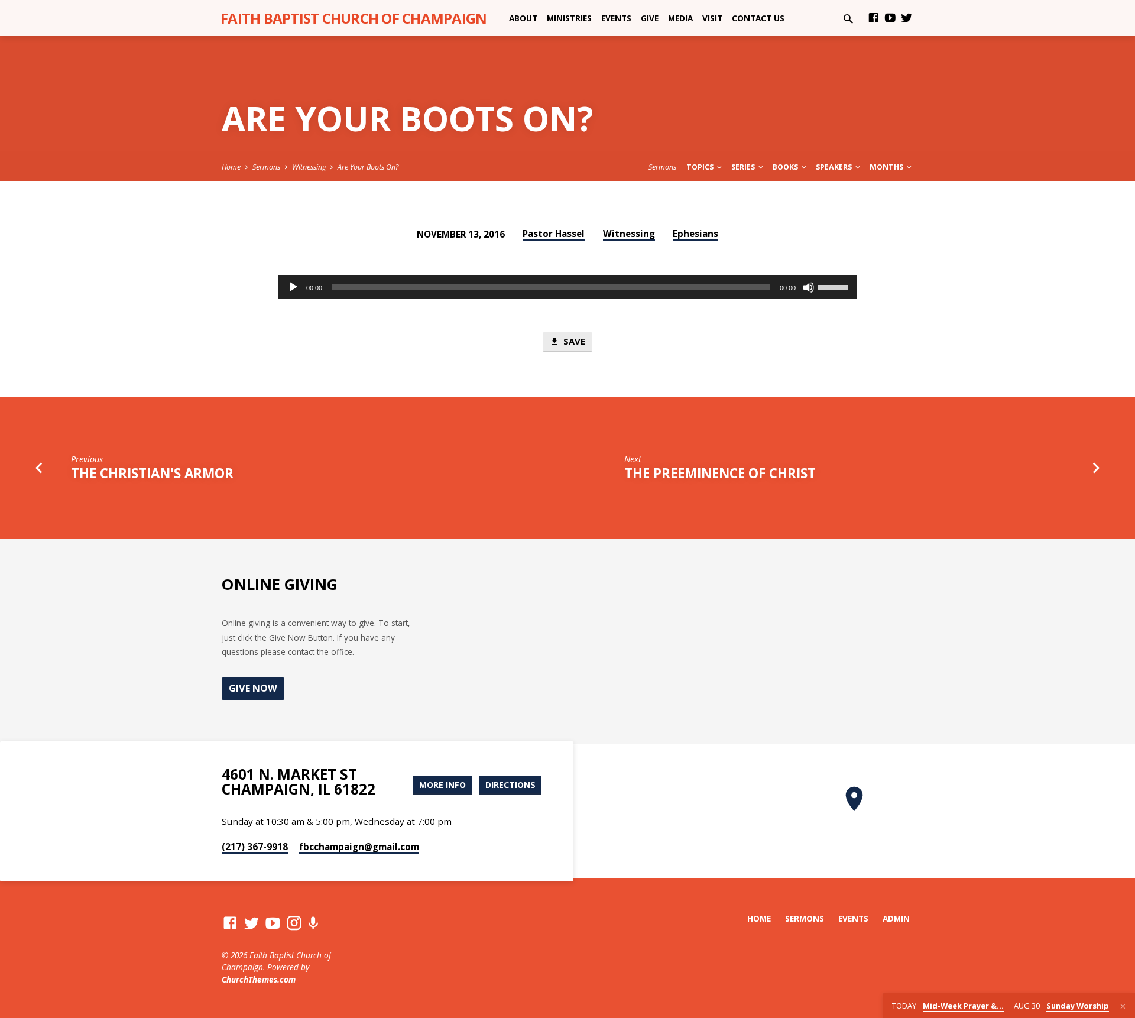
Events (616, 18)
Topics (700, 167)
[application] (567, 287)
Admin (896, 918)
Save (573, 341)
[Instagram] (294, 922)
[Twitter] (906, 17)
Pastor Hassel (554, 233)
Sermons (266, 167)
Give (650, 18)
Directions (510, 784)
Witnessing (309, 167)
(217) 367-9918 (255, 846)
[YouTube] (890, 17)
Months (887, 167)
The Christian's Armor (152, 473)
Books (786, 167)
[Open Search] (848, 18)
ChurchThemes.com (259, 979)
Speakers (835, 167)
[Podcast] (313, 923)
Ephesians (695, 233)
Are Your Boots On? (368, 167)
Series (744, 167)
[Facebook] (873, 17)
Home (231, 167)
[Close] (1123, 1006)
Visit (712, 18)
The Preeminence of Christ (720, 473)
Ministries (569, 18)
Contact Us (758, 18)
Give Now (253, 688)
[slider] (834, 286)
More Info (442, 784)
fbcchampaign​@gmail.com (359, 846)
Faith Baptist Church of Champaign (353, 18)
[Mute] (809, 287)
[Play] (293, 287)
